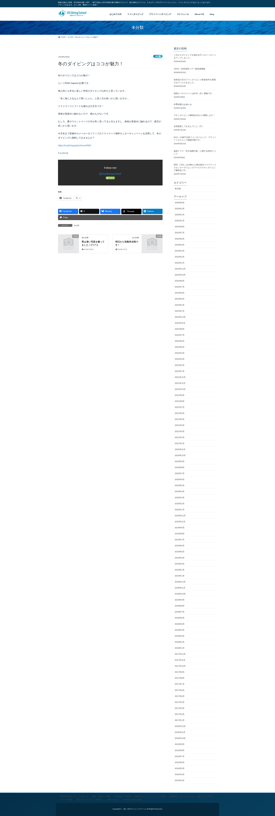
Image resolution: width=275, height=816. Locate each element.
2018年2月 (179, 642)
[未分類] (68, 240)
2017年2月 (179, 714)
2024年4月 (179, 251)
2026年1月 (179, 214)
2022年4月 (179, 353)
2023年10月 (180, 275)
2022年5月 (179, 347)
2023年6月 (179, 293)
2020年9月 (179, 461)
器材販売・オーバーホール (182, 796)
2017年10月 (180, 666)
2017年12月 (180, 654)
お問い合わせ (113, 799)
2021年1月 (179, 443)
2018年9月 (179, 600)
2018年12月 (180, 582)
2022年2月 (179, 365)
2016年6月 (179, 762)
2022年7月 (179, 335)
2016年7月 (179, 756)
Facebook (63, 153)
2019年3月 (179, 564)
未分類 (158, 56)
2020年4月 (179, 491)
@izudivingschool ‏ (110, 173)
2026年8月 (179, 202)
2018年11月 (180, 588)
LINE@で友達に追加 (132, 799)
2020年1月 (179, 509)
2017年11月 (180, 660)
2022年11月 (180, 323)
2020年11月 (180, 449)
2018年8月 (179, 606)
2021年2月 (179, 437)
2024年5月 (179, 245)
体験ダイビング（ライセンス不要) (150, 796)
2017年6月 (179, 690)
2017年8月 (179, 678)
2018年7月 (179, 612)
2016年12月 (180, 726)
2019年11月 (180, 521)
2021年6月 (179, 413)
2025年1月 (179, 220)
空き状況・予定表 (123, 796)
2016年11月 (180, 732)
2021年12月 (180, 377)
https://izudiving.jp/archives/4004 (74, 145)
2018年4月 (179, 630)
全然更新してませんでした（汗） (189, 126)
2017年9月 (179, 672)
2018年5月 (179, 624)
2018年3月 (179, 636)
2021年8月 (179, 401)
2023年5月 (179, 299)
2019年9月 (179, 527)
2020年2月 (179, 503)
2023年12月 (180, 269)
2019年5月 (179, 551)
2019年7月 (179, 539)
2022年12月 (180, 317)
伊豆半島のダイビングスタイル (74, 796)
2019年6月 (179, 545)
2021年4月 (179, 425)
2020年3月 (179, 497)
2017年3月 (179, 708)
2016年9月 (179, 744)
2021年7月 (179, 407)
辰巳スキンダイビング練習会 (89, 799)
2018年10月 (180, 594)
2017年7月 (179, 684)
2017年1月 (179, 720)
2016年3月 (179, 780)
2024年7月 (179, 232)
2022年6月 (179, 341)
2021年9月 (179, 395)
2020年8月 (179, 467)
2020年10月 (180, 455)
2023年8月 (179, 281)
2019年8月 (179, 533)
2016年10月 (180, 738)
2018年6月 (179, 618)
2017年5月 (179, 696)
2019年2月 (179, 570)
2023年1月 (179, 311)
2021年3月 (179, 431)
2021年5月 (179, 419)
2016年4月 (179, 774)
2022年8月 (179, 329)
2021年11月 (180, 383)
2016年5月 (179, 768)
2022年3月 (179, 359)
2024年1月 (179, 263)
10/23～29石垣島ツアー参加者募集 (189, 69)
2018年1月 (179, 648)
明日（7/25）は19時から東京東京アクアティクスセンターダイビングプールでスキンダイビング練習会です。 (195, 167)
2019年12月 (180, 515)
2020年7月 (179, 473)
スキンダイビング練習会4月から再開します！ (194, 115)
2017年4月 (179, 702)
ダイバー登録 (66, 799)
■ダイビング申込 (205, 796)
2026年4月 (179, 208)
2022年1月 (179, 371)
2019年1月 (179, 576)
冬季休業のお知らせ (183, 104)
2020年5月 (179, 485)
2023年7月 (179, 287)
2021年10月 (180, 389)
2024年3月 (179, 257)
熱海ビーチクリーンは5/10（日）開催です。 (194, 93)
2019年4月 (179, 558)
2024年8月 (179, 226)
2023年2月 (179, 305)
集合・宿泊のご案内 (101, 796)
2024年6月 (179, 239)
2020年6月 (179, 479)
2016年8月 (179, 750)
